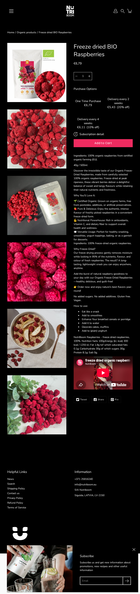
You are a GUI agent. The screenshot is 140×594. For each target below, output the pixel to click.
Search (11, 484)
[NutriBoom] (70, 11)
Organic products (26, 32)
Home (10, 32)
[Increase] (89, 76)
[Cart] (130, 11)
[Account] (115, 11)
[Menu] (11, 11)
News (10, 479)
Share (101, 399)
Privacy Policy (15, 498)
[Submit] (127, 581)
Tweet (83, 399)
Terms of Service (16, 507)
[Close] (133, 549)
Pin (117, 399)
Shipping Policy (16, 488)
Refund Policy (15, 503)
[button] (123, 11)
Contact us (13, 493)
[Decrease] (76, 76)
